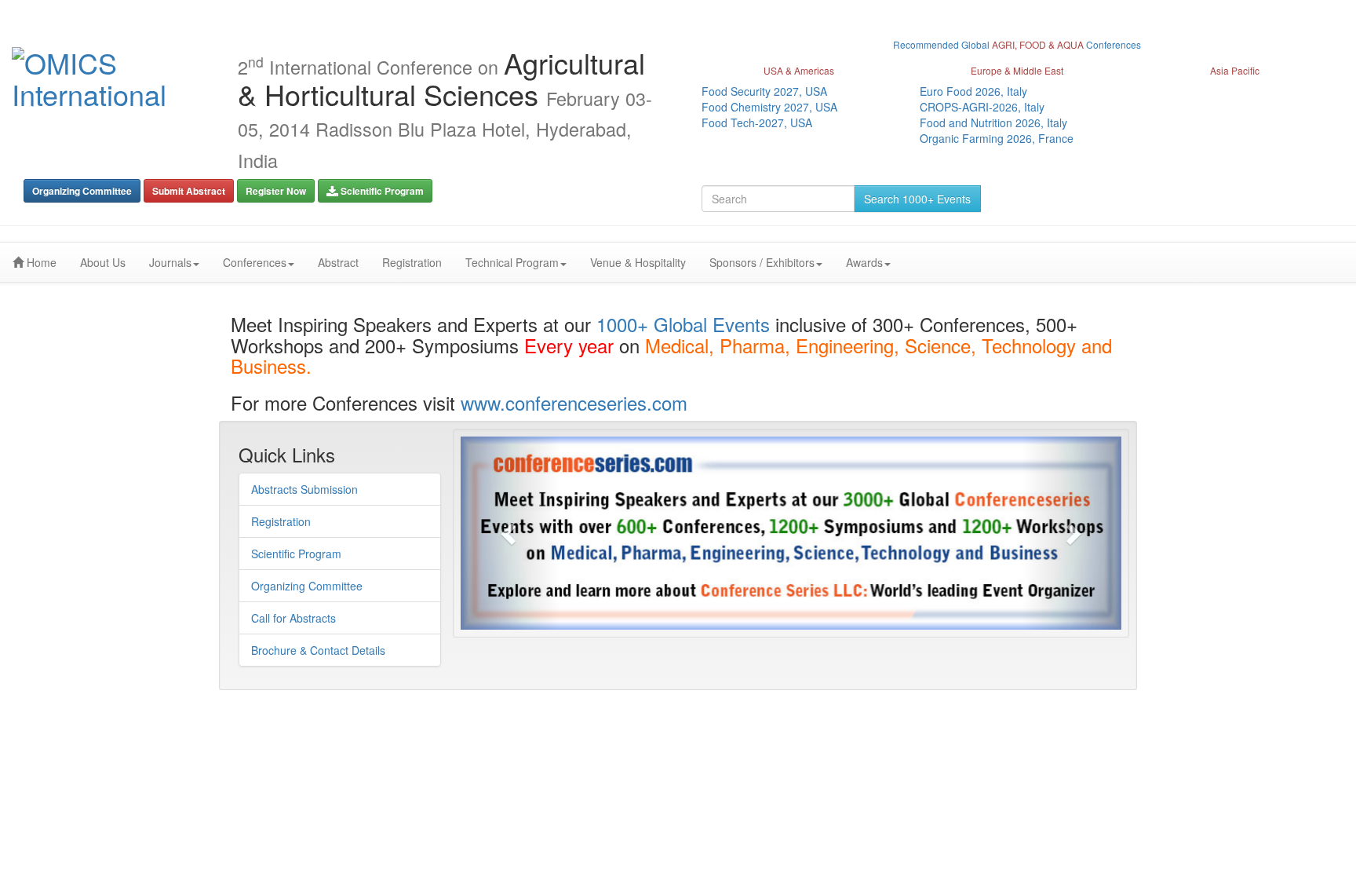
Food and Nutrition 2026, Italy (993, 122)
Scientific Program (296, 553)
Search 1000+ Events (917, 198)
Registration (412, 262)
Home (40, 262)
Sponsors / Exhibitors (762, 262)
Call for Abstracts (293, 618)
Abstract (338, 262)
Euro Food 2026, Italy (973, 91)
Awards (864, 262)
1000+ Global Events (683, 324)
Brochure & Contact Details (318, 650)
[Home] (113, 78)
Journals (170, 262)
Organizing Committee (307, 586)
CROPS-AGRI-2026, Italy (982, 107)
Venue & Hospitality (638, 262)
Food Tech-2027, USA (757, 122)
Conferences (254, 262)
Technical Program (512, 262)
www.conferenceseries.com (574, 402)
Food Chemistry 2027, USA (769, 107)
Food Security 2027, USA (764, 91)
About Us (103, 262)
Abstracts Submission (304, 489)
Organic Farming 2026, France (997, 138)
